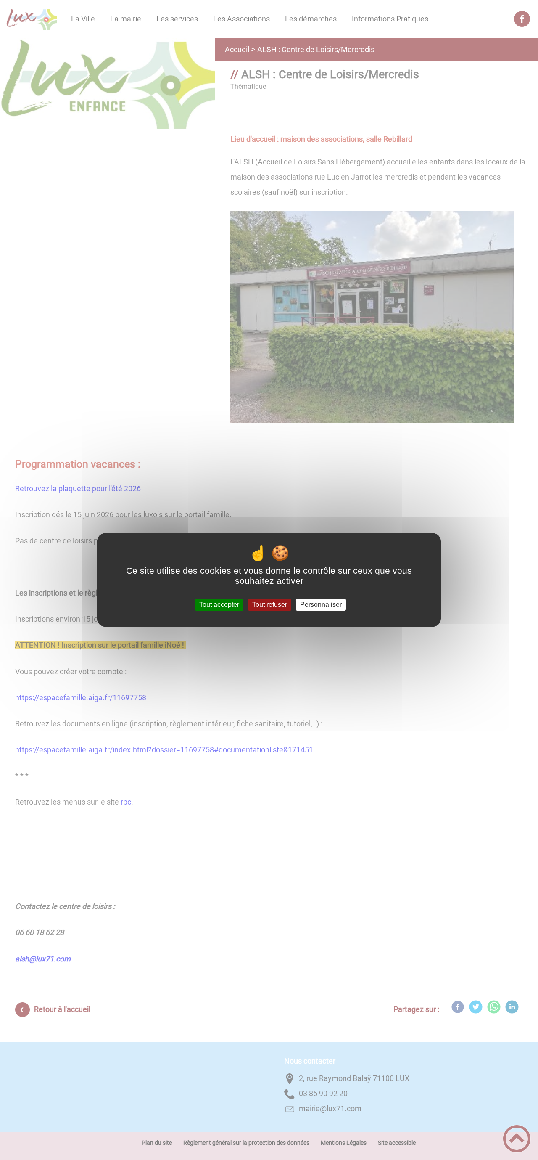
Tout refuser (269, 604)
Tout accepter (219, 604)
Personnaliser (321, 604)
